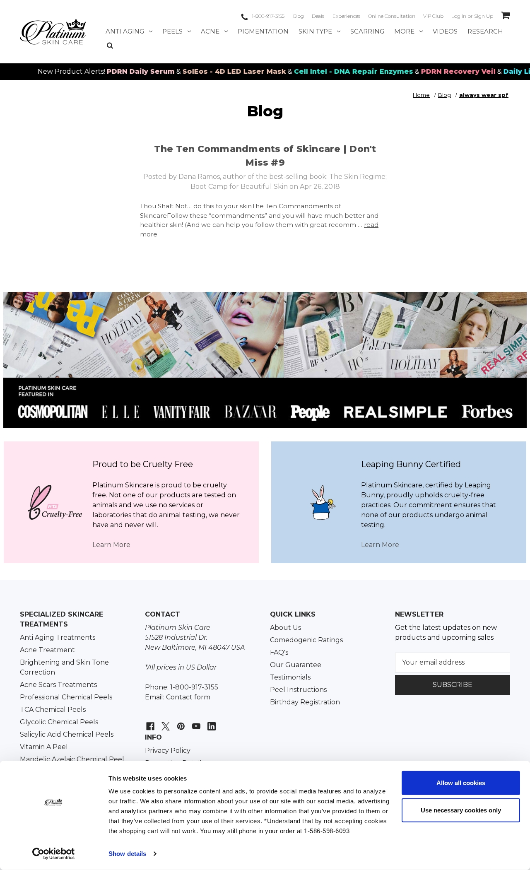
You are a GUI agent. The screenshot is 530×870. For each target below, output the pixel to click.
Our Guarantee (295, 665)
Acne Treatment (47, 650)
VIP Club (433, 16)
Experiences (346, 16)
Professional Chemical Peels (66, 697)
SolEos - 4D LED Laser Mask (215, 71)
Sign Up (483, 16)
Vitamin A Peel (44, 747)
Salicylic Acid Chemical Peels (66, 734)
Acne (210, 31)
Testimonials (290, 677)
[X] (164, 722)
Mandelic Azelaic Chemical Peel (72, 759)
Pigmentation (263, 31)
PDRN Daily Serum (121, 71)
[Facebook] (149, 722)
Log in (458, 16)
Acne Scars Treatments (58, 685)
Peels (172, 31)
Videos (445, 31)
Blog (298, 16)
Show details (127, 853)
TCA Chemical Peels (53, 709)
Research (485, 31)
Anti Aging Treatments (57, 637)
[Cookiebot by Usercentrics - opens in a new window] (53, 854)
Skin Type (315, 31)
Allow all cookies (460, 782)
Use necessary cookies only (461, 809)
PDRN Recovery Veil (439, 71)
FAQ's (279, 652)
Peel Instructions (298, 690)
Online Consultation (391, 16)
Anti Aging (125, 31)
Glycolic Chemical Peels (59, 722)
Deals (318, 16)
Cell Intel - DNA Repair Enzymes (334, 71)
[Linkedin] (210, 722)
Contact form (188, 697)
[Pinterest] (180, 722)
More (404, 31)
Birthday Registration (305, 702)
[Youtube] (195, 722)
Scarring (367, 31)
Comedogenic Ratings (306, 640)
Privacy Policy (167, 750)
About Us (285, 627)
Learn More (111, 545)
